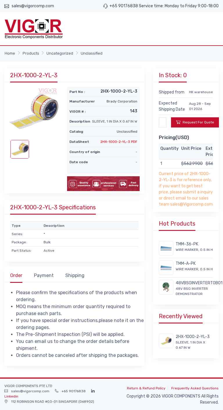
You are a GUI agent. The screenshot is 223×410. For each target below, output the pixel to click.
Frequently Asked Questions (195, 388)
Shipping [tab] (74, 275)
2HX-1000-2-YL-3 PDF (118, 142)
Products (31, 53)
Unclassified (91, 53)
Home (10, 53)
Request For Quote (198, 122)
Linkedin (11, 396)
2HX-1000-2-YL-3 (193, 336)
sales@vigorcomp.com (33, 5)
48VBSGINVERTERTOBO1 (199, 282)
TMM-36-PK (187, 244)
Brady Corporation (122, 101)
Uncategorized (59, 53)
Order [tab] (16, 275)
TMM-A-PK (186, 263)
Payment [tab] (44, 275)
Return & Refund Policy (146, 388)
